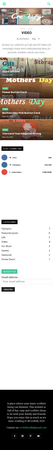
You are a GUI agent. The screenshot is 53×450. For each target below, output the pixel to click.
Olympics (6, 228)
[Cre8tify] (26, 16)
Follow (48, 165)
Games (5, 250)
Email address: (9, 277)
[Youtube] (38, 436)
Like (50, 157)
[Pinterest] (30, 436)
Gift (3, 237)
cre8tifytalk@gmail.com (33, 427)
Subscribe (47, 172)
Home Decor (8, 259)
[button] (49, 4)
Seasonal (6, 254)
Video (5, 68)
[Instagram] (22, 436)
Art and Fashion (23, 39)
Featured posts (9, 233)
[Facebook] (15, 436)
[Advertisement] (26, 318)
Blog (33, 39)
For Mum (6, 246)
